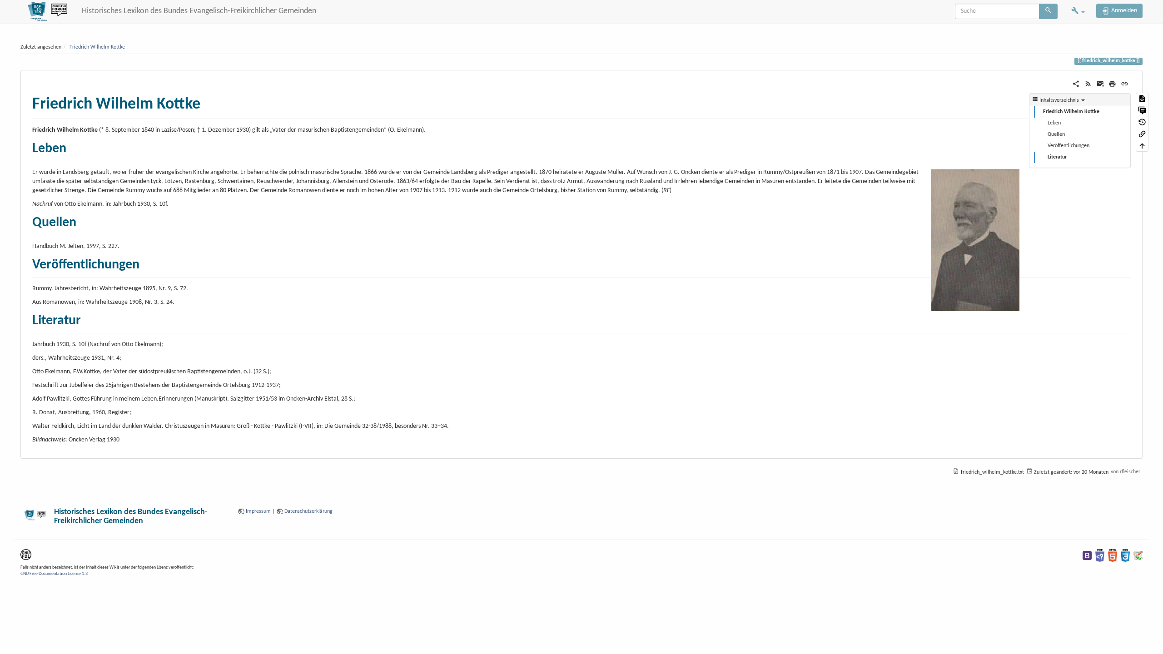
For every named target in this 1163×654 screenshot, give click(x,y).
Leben (1054, 123)
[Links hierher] (1142, 134)
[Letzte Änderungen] (1088, 83)
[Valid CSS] (1125, 555)
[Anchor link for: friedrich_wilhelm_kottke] (208, 101)
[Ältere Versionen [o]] (1142, 122)
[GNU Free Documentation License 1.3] (25, 554)
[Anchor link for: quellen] (83, 220)
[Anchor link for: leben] (73, 146)
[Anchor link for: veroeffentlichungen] (146, 262)
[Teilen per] (1076, 83)
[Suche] (1048, 11)
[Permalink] (1124, 83)
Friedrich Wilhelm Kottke (97, 47)
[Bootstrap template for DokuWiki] (1087, 555)
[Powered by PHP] (1099, 555)
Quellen (1056, 134)
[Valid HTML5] (1112, 555)
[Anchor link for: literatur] (87, 318)
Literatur (1057, 157)
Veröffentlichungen (1068, 146)
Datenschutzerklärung (308, 511)
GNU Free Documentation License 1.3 (54, 573)
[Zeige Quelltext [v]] (1142, 98)
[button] (1078, 12)
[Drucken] (1112, 83)
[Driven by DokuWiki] (1138, 555)
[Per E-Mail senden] (1100, 83)
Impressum (258, 511)
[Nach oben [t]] (1142, 145)
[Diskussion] (1142, 110)
